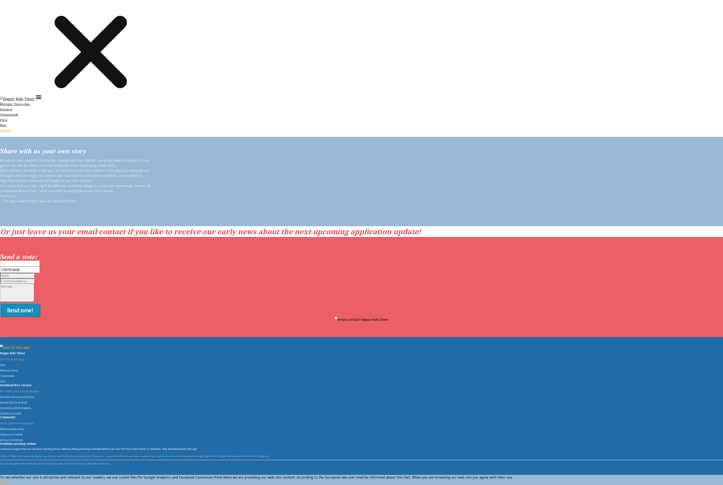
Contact (5, 130)
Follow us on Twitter (11, 434)
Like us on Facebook (11, 439)
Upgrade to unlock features (15, 407)
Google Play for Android (13, 402)
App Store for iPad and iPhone (17, 396)
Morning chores (9, 370)
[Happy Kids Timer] (18, 98)
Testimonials (9, 115)
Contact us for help (10, 413)
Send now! (20, 310)
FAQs (3, 120)
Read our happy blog (12, 428)
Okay (4, 482)
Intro (3, 364)
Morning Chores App (15, 104)
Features (6, 109)
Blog (3, 125)
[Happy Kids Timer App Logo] (15, 347)
